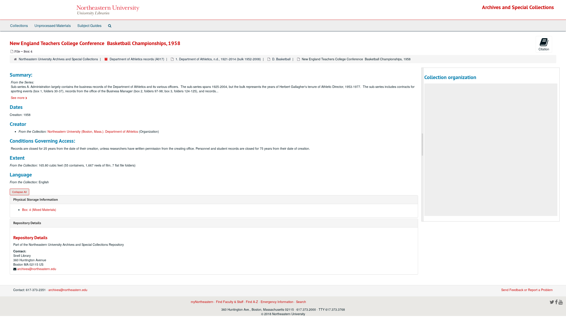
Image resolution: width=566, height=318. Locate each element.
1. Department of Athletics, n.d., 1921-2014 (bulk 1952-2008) (218, 59)
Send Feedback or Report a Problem (527, 290)
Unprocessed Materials (52, 25)
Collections (19, 25)
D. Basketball (281, 59)
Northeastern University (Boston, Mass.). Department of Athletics (93, 131)
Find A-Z (252, 301)
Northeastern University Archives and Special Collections (58, 59)
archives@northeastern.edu (36, 269)
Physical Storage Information (35, 199)
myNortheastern (202, 301)
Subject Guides (89, 25)
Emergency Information (277, 301)
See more (18, 97)
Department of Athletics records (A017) (137, 59)
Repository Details (27, 223)
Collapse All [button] (19, 192)
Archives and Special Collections (518, 7)
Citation (544, 49)
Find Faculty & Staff (229, 301)
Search (301, 301)
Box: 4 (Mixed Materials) (39, 209)
